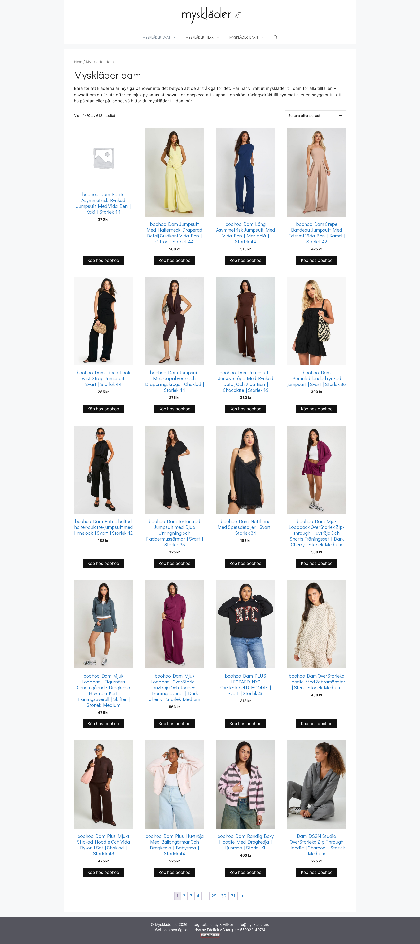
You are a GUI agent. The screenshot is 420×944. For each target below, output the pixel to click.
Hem (78, 62)
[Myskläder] (210, 14)
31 (233, 895)
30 (223, 895)
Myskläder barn (243, 37)
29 (214, 895)
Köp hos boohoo (103, 260)
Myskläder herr (200, 37)
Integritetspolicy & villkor (212, 924)
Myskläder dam (156, 37)
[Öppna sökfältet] (275, 37)
